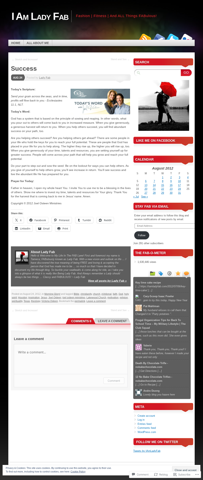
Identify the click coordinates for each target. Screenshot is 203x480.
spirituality (17, 301)
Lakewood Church (96, 297)
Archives (169, 273)
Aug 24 (17, 77)
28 (154, 192)
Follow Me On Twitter (157, 442)
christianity (86, 294)
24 (179, 188)
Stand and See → (120, 59)
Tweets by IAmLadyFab (146, 450)
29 (162, 192)
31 (179, 192)
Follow (141, 235)
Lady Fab (44, 77)
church (96, 294)
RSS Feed (144, 38)
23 (171, 188)
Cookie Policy (78, 471)
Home (15, 43)
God (121, 294)
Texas (27, 301)
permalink (80, 301)
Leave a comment (96, 301)
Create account (146, 415)
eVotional (107, 294)
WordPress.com (147, 432)
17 (179, 185)
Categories (152, 273)
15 (162, 185)
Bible (76, 294)
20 (146, 188)
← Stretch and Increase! (25, 59)
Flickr (186, 38)
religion (124, 297)
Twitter (172, 38)
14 (154, 185)
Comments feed (147, 427)
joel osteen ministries (73, 297)
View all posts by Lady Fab (107, 280)
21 (154, 188)
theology (35, 301)
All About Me (38, 43)
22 (162, 188)
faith (115, 294)
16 (171, 185)
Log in (141, 419)
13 (146, 185)
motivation (113, 297)
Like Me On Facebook (155, 141)
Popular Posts (178, 273)
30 (171, 192)
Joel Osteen (54, 297)
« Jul (136, 196)
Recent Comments (186, 273)
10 (179, 181)
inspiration (34, 297)
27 (146, 192)
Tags (161, 273)
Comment (114, 380)
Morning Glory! (52, 294)
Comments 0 (81, 321)
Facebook (158, 38)
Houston (22, 297)
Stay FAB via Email (152, 206)
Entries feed (144, 423)
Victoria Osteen (49, 301)
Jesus (44, 297)
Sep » (144, 196)
